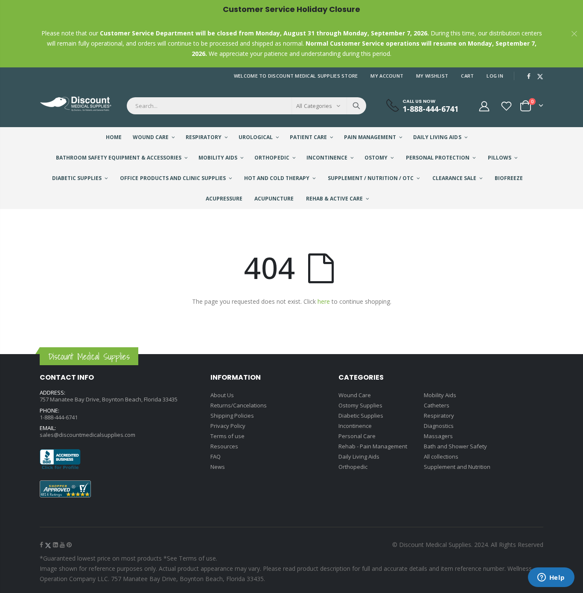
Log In (495, 76)
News (217, 467)
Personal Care (357, 436)
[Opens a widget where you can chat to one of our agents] (551, 578)
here (324, 301)
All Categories (314, 106)
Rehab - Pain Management (372, 446)
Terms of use (227, 436)
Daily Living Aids (358, 456)
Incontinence (355, 426)
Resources (224, 446)
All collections (441, 456)
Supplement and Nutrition (457, 467)
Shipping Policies (232, 415)
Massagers (438, 436)
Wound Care (354, 395)
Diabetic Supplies (360, 415)
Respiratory (439, 415)
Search (356, 105)
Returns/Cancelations (238, 405)
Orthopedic (352, 467)
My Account (386, 76)
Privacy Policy (227, 426)
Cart (467, 76)
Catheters (436, 405)
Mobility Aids (440, 395)
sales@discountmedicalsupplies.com (87, 435)
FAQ (215, 456)
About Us (222, 395)
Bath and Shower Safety (455, 446)
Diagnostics (439, 426)
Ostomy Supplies (360, 405)
